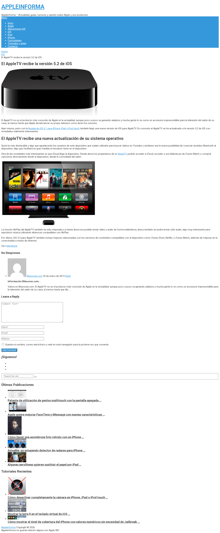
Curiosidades (15, 40)
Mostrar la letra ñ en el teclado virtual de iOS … (39, 514)
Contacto (13, 46)
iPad (10, 34)
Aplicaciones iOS (16, 28)
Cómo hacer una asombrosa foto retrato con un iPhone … (46, 437)
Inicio (10, 23)
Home (4, 51)
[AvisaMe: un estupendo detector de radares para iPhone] (17, 447)
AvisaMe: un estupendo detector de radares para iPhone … (46, 450)
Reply (68, 276)
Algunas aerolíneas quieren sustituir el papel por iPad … (44, 464)
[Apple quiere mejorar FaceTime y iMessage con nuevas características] (17, 411)
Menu (4, 17)
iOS (9, 31)
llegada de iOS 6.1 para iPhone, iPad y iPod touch (54, 128)
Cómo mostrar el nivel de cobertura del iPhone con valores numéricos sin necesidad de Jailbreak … (74, 522)
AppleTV (122, 153)
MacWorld (12, 246)
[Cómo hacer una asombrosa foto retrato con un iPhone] (15, 434)
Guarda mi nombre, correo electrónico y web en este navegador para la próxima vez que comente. (57, 344)
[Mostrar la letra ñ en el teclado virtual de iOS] (17, 510)
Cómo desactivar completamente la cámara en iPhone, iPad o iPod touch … (58, 497)
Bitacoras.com (34, 276)
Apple (11, 26)
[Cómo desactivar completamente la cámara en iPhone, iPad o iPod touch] (17, 494)
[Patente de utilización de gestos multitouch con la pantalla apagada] (17, 397)
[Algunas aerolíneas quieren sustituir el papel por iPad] (17, 461)
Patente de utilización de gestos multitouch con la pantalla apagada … (54, 400)
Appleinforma (22, 6)
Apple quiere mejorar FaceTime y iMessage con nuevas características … (56, 414)
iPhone (11, 37)
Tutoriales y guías (17, 43)
